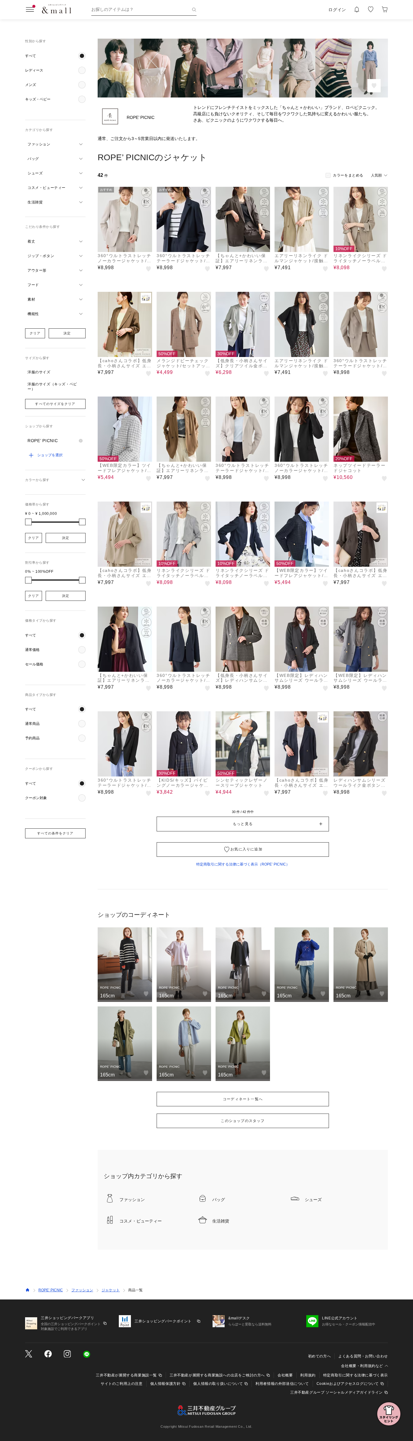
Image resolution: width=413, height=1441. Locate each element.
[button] (55, 56)
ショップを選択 (50, 455)
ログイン (337, 10)
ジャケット (111, 1290)
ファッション (82, 1290)
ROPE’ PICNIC (50, 1290)
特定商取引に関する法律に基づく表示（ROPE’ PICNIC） (243, 864)
